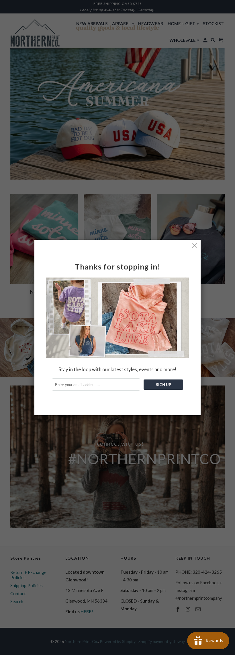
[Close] (195, 246)
